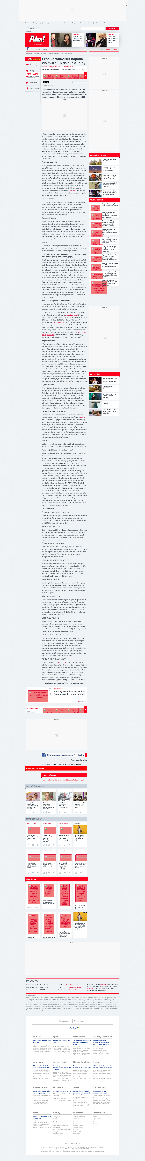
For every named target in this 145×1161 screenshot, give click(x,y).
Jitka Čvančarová (54, 1003)
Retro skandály (34, 88)
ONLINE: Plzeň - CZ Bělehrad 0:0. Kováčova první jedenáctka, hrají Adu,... (61, 1045)
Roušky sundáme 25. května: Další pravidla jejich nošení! (70, 692)
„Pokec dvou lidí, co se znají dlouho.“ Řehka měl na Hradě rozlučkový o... (42, 1052)
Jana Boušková (92, 1001)
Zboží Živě (55, 1118)
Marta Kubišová (91, 1004)
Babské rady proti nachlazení (81, 1093)
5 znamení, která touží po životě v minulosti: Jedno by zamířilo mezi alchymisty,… (109, 274)
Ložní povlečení (77, 1131)
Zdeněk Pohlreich (31, 1010)
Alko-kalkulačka (38, 1066)
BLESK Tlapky (37, 1091)
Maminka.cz (57, 23)
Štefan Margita (110, 1006)
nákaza (55, 764)
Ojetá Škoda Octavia (58, 1133)
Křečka (82, 417)
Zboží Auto (55, 1131)
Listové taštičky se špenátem (100, 1050)
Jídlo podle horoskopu (105, 1067)
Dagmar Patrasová (88, 997)
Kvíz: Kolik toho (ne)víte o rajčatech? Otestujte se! (102, 1074)
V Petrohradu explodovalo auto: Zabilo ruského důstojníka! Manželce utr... (42, 1049)
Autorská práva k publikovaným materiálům (46, 1150)
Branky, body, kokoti (45, 1116)
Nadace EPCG (87, 1067)
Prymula (73, 190)
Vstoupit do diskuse (80, 82)
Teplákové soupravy (78, 1127)
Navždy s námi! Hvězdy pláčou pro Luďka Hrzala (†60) (81, 1051)
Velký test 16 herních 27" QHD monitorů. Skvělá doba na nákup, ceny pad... (62, 1073)
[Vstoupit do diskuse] (50, 698)
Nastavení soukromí (46, 1151)
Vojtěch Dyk (106, 1008)
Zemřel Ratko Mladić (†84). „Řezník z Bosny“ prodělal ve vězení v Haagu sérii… (109, 240)
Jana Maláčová (59, 322)
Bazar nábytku (76, 1133)
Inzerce (67, 1143)
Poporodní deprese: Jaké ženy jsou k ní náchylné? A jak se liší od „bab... (82, 1104)
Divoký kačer (46, 1091)
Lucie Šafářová (43, 1004)
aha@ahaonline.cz (72, 985)
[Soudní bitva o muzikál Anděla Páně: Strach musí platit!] (97, 40)
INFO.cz (39, 1042)
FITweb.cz (98, 23)
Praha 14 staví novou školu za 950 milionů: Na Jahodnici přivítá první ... (82, 1054)
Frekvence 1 (96, 1121)
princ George (40, 1010)
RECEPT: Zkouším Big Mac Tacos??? (62, 1100)
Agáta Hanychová (31, 997)
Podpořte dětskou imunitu (80, 1091)
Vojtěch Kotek (113, 1008)
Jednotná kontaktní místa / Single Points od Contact (75, 1151)
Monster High (76, 1118)
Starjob (95, 1116)
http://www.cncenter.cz (73, 987)
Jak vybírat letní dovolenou (101, 1044)
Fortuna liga (37, 1118)
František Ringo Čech (65, 999)
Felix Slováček (47, 999)
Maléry (31, 71)
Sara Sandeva (91, 1006)
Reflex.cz (106, 23)
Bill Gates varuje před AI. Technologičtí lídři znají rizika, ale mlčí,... (62, 1076)
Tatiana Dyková (37, 1008)
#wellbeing (63, 1091)
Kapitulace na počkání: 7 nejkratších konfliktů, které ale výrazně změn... (42, 1045)
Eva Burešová (30, 999)
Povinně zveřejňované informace (96, 1151)
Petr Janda (65, 1006)
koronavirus (77, 764)
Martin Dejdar (100, 1004)
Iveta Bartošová (45, 1001)
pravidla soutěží (71, 990)
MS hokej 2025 (57, 1040)
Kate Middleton (83, 1003)
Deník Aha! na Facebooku (28, 48)
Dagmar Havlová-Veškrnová (74, 997)
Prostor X (36, 1116)
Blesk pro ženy (37, 23)
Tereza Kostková (46, 1008)
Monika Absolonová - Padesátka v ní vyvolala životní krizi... (102, 1047)
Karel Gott (69, 1003)
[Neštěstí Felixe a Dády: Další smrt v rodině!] (61, 40)
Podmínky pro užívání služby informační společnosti (70, 1150)
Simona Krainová (100, 1006)
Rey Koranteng (73, 1006)
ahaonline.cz (104, 984)
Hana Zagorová (86, 999)
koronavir (70, 764)
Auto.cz (90, 23)
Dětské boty (76, 1129)
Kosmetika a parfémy (78, 1125)
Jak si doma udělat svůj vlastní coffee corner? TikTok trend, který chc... (62, 1097)
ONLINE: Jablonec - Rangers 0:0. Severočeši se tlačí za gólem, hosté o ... (62, 1049)
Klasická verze (65, 1021)
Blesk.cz (27, 23)
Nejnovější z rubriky (98, 155)
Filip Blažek (55, 999)
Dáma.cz (66, 23)
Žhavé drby (33, 65)
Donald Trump (61, 662)
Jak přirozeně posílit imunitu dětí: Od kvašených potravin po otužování (102, 1052)
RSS (78, 1143)
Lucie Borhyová (33, 1004)
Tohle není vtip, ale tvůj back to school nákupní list (62, 1094)
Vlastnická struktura (56, 1151)
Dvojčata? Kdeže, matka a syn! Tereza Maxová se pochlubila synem (110, 265)
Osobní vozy (56, 1120)
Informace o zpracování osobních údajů (93, 1150)
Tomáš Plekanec (56, 1008)
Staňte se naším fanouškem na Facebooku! (64, 755)
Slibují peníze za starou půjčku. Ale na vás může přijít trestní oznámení (79, 926)
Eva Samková (38, 999)
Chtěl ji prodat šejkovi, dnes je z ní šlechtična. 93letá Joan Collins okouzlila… (109, 249)
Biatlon (65, 1040)
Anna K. (39, 997)
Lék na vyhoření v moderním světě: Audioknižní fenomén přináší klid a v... (82, 1047)
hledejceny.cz (56, 1116)
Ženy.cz (74, 23)
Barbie (74, 1120)
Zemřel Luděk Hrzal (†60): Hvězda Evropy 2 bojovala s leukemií (41, 1121)
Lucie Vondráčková (53, 1004)
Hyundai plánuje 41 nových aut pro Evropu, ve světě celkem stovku (41, 1071)
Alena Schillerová (71, 315)
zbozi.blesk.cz (56, 1123)
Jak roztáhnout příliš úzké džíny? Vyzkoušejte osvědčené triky (109, 232)
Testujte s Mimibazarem (79, 1116)
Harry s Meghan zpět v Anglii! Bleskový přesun (110, 204)
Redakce (73, 1143)
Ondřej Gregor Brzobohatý (45, 1006)
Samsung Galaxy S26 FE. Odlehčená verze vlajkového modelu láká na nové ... (62, 1079)
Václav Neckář (66, 1008)
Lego (74, 1121)
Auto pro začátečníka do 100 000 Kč (62, 1129)
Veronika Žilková (97, 1008)
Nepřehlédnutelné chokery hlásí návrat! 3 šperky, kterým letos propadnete (109, 283)
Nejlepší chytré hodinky (60, 1066)
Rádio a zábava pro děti (99, 1120)
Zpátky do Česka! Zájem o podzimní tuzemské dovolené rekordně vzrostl (42, 1096)
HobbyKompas (56, 1127)
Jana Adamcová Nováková (80, 1001)
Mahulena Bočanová (72, 1004)
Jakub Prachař (54, 1001)
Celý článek (82, 701)
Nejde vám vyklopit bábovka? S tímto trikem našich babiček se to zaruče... (102, 1071)
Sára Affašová (82, 1006)
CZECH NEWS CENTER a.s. (60, 1147)
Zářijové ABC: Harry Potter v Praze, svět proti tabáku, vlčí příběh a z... (101, 1103)
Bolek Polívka (62, 997)
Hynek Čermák (107, 999)
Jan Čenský (62, 1001)
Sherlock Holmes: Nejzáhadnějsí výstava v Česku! (41, 1125)
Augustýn (116, 49)
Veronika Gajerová (87, 1008)
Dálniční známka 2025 (43, 1067)
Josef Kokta (63, 1003)
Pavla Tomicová (57, 1006)
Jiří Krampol (35, 1003)
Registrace (28, 31)
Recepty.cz (47, 23)
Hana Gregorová (76, 999)
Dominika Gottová (112, 997)
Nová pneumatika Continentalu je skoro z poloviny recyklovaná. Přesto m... (42, 1074)
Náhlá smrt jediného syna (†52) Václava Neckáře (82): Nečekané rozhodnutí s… (109, 215)
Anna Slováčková (46, 997)
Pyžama (75, 1123)
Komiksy (96, 1093)
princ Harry (48, 1010)
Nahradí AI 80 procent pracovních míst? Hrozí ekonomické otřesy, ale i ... (82, 1077)
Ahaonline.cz (29, 53)
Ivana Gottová (36, 1001)
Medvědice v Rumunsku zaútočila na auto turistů (42, 1128)
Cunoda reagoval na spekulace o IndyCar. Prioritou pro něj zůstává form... (41, 1077)
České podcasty (97, 1118)
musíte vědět (62, 764)
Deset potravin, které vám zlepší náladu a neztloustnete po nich (81, 1101)
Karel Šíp (75, 1003)
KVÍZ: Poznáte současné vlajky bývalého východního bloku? (40, 1103)
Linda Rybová (110, 1003)
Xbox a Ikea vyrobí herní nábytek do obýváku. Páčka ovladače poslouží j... (102, 1099)
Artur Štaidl (55, 997)
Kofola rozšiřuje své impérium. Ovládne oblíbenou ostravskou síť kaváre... (81, 1074)
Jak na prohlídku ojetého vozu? (60, 1125)
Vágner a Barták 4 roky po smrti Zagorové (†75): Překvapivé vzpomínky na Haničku (109, 257)
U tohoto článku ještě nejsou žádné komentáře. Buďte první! (63, 780)
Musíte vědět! (38, 53)
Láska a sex (33, 82)
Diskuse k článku (49, 775)
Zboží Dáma (56, 1121)
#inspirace (56, 1091)
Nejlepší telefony (58, 1067)
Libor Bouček (101, 1003)
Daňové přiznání (78, 1066)
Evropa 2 (95, 1123)
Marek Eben (82, 1004)
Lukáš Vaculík (62, 1004)
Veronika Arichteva (76, 1008)
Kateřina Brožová (92, 1003)
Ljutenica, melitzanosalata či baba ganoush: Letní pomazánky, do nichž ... (102, 1077)
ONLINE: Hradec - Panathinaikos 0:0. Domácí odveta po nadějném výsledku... (62, 1052)
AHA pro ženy (95, 374)
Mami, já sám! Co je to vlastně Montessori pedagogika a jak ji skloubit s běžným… (109, 223)
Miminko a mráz (105, 1042)
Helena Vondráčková (96, 999)
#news (69, 1091)
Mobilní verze (80, 1021)
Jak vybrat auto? (57, 1135)
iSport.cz (82, 23)
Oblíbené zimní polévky (100, 1066)
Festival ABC (103, 1093)
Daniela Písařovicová (100, 997)
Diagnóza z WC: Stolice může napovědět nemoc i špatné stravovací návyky (82, 1098)
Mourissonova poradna (100, 1091)
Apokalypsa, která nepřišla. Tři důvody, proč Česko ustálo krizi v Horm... (81, 1071)
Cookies (107, 1150)
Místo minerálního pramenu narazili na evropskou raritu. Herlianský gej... (42, 1099)
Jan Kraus (69, 1001)
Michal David (108, 1004)
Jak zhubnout (77, 1040)
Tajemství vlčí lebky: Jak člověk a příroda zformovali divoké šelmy (101, 1096)
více (114, 23)
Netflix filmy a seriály (39, 1093)
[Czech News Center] (76, 1028)
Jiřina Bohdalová (43, 1003)
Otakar (108, 49)
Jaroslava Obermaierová (104, 1001)
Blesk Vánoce (37, 1040)
